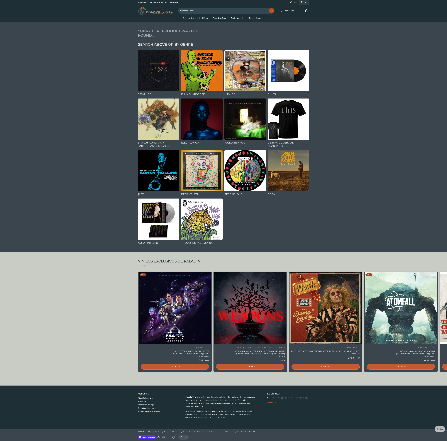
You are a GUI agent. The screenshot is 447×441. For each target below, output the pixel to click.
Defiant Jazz (189, 194)
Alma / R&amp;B (148, 242)
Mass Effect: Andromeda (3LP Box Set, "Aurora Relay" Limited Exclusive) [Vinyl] (190, 352)
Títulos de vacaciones (197, 242)
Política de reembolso (215, 432)
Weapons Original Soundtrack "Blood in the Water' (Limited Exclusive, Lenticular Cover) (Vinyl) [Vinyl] (260, 352)
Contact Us (271, 402)
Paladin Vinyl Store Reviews (149, 411)
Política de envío (202, 432)
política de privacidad (188, 432)
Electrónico (190, 142)
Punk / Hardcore (193, 94)
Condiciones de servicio (248, 432)
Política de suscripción (232, 432)
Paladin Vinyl (147, 432)
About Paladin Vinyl (146, 398)
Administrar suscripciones (148, 405)
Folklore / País (234, 142)
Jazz (141, 194)
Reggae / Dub (233, 194)
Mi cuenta (142, 401)
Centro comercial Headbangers (281, 144)
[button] (307, 11)
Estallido (144, 94)
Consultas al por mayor (147, 408)
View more (142, 266)
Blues (272, 94)
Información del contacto (265, 432)
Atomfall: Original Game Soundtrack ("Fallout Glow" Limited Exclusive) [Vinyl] (415, 352)
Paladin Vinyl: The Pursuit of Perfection (167, 432)
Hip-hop (229, 94)
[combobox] (226, 11)
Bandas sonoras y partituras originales (153, 144)
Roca (271, 194)
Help (294, 2)
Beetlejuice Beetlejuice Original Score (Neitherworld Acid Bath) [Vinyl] (325, 351)
